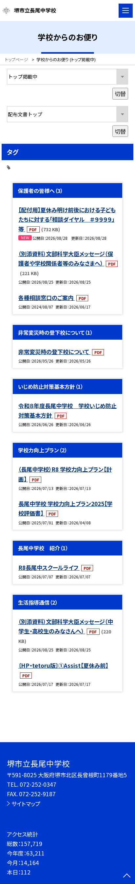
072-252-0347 (38, 784)
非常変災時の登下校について (54, 352)
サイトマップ (25, 803)
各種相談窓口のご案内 (46, 297)
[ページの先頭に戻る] (127, 876)
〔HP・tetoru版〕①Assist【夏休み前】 (63, 665)
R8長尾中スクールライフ (49, 567)
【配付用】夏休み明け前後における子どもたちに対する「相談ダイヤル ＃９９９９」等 (67, 219)
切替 (120, 93)
